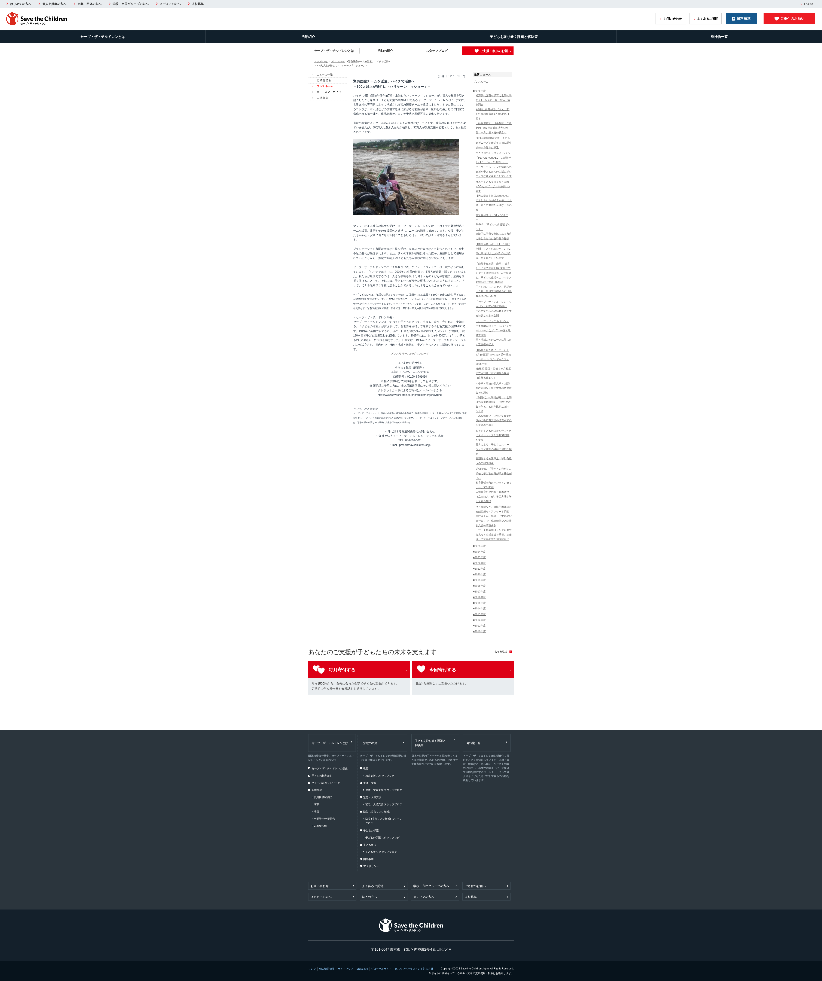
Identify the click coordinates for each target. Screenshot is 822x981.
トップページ (321, 61)
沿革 (316, 804)
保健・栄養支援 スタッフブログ (383, 790)
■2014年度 (479, 608)
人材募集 (198, 4)
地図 (316, 811)
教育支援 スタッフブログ (379, 775)
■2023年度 (479, 557)
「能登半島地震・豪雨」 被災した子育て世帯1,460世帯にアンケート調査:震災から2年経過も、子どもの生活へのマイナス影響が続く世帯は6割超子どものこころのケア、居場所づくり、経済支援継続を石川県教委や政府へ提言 (494, 280)
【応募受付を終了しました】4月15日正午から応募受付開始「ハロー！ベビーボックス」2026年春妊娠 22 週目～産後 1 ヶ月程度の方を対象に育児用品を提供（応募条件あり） (493, 364)
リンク (312, 968)
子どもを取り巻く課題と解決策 (514, 37)
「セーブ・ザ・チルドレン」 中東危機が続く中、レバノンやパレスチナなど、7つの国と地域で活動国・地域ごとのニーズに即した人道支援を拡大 (494, 333)
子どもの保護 (371, 830)
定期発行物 (320, 826)
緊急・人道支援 (372, 797)
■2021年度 (479, 568)
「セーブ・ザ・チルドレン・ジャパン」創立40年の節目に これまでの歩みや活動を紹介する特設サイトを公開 (494, 308)
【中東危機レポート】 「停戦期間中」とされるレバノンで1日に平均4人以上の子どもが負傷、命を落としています (493, 251)
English (808, 4)
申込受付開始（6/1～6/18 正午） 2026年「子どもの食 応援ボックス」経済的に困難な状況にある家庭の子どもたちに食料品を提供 (494, 227)
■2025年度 (479, 546)
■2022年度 (479, 563)
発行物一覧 (719, 37)
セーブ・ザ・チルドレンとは (102, 37)
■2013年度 (479, 614)
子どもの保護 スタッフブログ (382, 837)
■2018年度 (479, 585)
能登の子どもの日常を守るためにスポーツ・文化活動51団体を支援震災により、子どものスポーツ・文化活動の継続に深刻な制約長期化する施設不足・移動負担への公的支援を (494, 447)
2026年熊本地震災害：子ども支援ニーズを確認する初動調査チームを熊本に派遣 (494, 143)
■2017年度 (479, 591)
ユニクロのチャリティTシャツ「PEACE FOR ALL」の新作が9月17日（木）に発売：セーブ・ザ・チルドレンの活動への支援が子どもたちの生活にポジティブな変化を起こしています (494, 165)
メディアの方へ (170, 4)
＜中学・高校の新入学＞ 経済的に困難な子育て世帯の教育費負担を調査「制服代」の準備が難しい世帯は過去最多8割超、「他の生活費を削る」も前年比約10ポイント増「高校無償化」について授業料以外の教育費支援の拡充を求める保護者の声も (494, 404)
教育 (365, 768)
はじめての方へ (20, 4)
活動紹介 (308, 37)
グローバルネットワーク (326, 783)
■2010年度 (479, 631)
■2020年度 (479, 574)
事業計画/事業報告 (324, 818)
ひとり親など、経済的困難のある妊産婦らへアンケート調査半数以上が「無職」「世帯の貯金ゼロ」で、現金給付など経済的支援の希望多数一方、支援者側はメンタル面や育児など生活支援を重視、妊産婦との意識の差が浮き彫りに (494, 523)
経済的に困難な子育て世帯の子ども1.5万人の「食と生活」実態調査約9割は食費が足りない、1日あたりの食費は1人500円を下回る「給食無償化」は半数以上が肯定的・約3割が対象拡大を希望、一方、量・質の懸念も (494, 114)
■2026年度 (479, 90)
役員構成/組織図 (323, 797)
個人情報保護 (327, 968)
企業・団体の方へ (89, 4)
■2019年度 (479, 580)
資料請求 (744, 18)
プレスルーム (338, 61)
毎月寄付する (342, 669)
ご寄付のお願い (792, 18)
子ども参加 (369, 844)
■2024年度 (479, 551)
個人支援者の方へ (54, 4)
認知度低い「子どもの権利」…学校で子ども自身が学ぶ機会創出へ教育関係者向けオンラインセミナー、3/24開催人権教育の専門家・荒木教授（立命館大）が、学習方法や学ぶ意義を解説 (494, 485)
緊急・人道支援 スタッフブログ (383, 804)
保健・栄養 (369, 783)
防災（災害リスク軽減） (377, 811)
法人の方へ (369, 897)
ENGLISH (362, 968)
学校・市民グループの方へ (131, 4)
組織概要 (317, 790)
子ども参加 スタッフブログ (381, 851)
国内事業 (368, 859)
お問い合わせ (673, 18)
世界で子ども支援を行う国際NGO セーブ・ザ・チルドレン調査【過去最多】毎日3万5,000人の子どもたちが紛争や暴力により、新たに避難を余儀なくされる (494, 195)
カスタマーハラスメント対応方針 (414, 968)
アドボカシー (371, 866)
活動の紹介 (385, 50)
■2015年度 (479, 602)
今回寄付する (442, 669)
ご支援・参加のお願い (495, 51)
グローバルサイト (381, 968)
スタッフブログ (437, 50)
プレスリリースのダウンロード (409, 353)
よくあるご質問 (707, 18)
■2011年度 (479, 625)
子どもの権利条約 (322, 775)
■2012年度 (479, 620)
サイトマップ (345, 968)
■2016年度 (479, 597)
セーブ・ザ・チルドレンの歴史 (330, 768)
